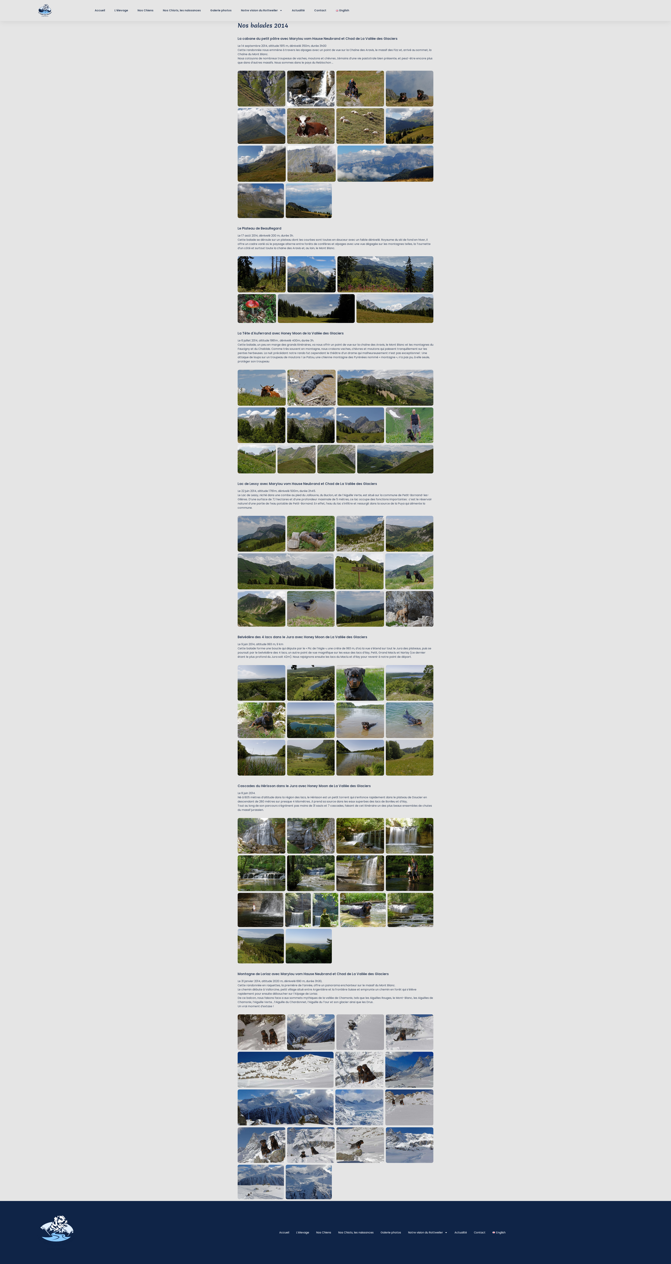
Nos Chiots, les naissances (182, 10)
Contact (320, 10)
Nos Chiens (145, 10)
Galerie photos (221, 10)
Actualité (298, 10)
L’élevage (121, 10)
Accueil (100, 10)
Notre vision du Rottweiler (259, 10)
